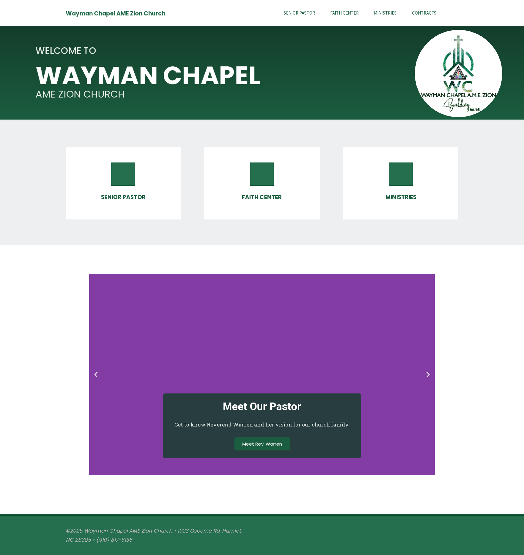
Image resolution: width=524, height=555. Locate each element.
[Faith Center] (262, 176)
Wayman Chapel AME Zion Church (115, 13)
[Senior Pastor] (123, 176)
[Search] (451, 13)
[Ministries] (400, 176)
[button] (96, 374)
